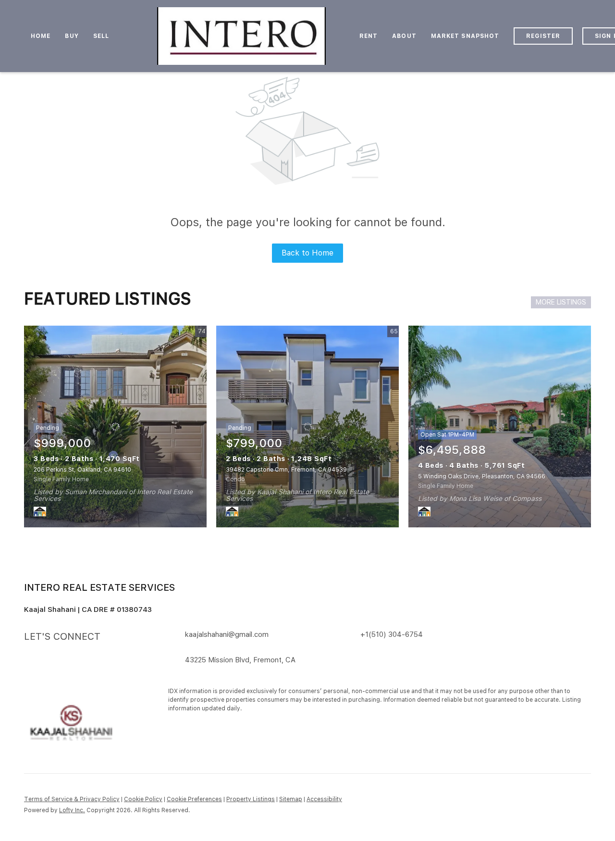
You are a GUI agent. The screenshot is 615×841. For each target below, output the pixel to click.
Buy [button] (71, 36)
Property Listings (250, 799)
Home (40, 36)
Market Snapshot (465, 36)
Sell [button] (101, 36)
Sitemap (290, 799)
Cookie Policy (143, 799)
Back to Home (307, 252)
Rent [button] (368, 36)
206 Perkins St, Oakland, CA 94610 (82, 469)
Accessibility (324, 799)
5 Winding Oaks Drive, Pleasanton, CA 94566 (481, 476)
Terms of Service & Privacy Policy (72, 799)
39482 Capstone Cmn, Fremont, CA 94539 (286, 469)
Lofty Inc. (72, 810)
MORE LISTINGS (561, 302)
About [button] (404, 36)
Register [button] (543, 36)
